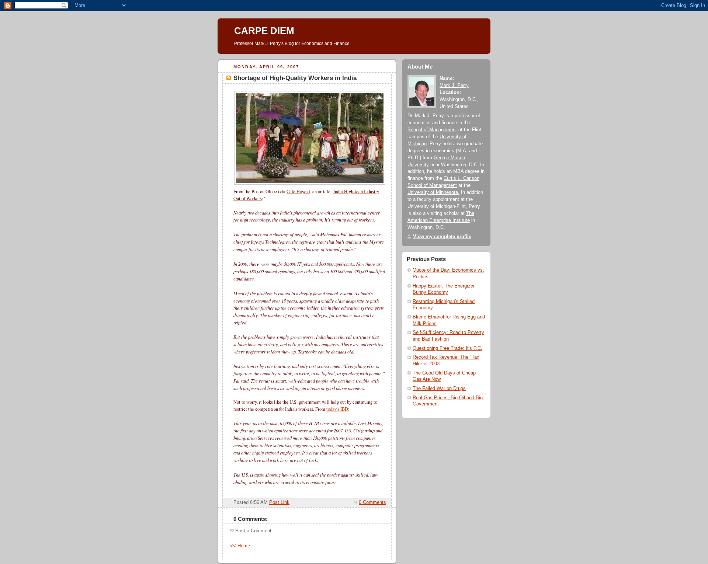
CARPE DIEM (264, 30)
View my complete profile (442, 236)
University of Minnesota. (433, 192)
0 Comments (372, 502)
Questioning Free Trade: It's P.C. (447, 348)
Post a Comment (253, 530)
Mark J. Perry (454, 85)
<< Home (240, 546)
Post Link (279, 502)
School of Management (432, 129)
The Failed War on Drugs (439, 388)
